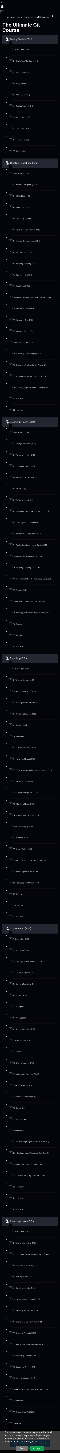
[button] (2, 3)
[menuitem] (2, 7)
